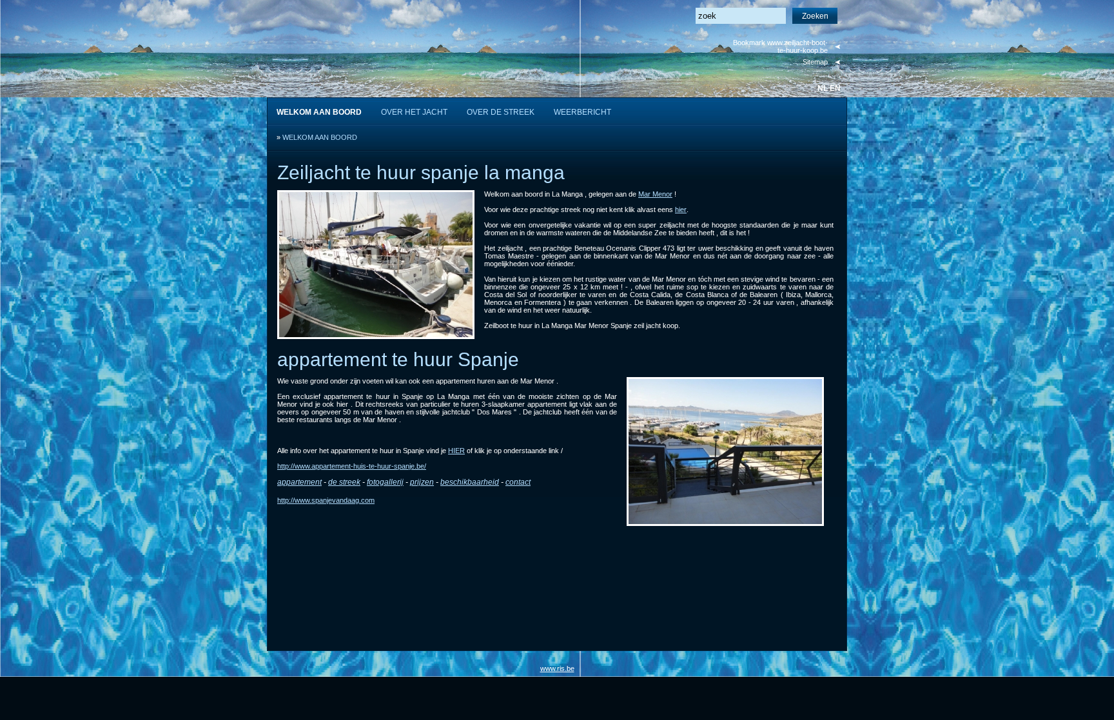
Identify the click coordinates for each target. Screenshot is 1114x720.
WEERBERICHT (582, 112)
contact (518, 482)
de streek (344, 482)
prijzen (422, 482)
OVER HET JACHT (414, 112)
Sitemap (815, 62)
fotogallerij (385, 482)
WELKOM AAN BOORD (319, 137)
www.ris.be (557, 668)
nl (822, 88)
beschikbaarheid (469, 482)
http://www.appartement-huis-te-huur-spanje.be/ (351, 466)
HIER (456, 450)
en (835, 88)
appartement (299, 482)
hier (681, 209)
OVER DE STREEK (500, 112)
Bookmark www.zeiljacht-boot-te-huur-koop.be (780, 46)
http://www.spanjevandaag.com (326, 500)
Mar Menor (655, 194)
